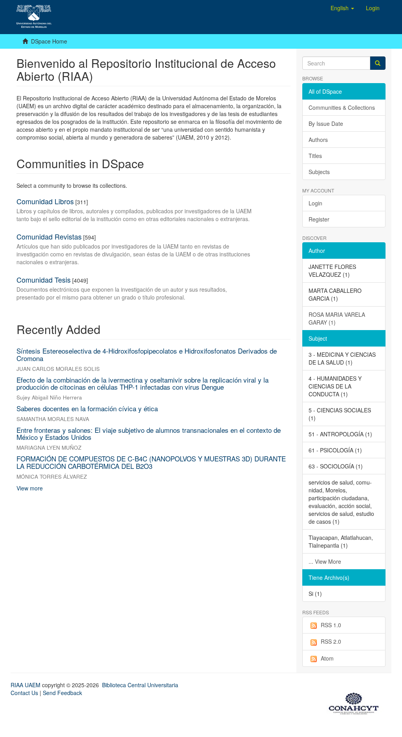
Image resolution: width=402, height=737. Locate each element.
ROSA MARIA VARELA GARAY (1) (337, 318)
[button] (342, 8)
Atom (327, 658)
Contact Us (24, 693)
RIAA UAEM (26, 685)
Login (315, 203)
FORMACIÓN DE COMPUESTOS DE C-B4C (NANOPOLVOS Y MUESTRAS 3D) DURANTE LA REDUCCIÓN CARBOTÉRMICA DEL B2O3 (151, 462)
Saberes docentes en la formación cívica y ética (87, 408)
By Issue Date (326, 123)
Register (319, 219)
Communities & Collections (342, 107)
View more (29, 488)
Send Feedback (62, 693)
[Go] (378, 63)
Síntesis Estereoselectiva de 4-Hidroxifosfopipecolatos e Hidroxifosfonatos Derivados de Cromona (146, 354)
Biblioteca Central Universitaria (140, 685)
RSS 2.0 (331, 641)
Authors (318, 139)
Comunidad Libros (45, 201)
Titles (315, 156)
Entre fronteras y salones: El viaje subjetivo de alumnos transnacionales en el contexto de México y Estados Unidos (148, 433)
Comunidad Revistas (49, 236)
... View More (325, 561)
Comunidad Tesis (43, 279)
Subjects (319, 172)
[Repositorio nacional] (356, 702)
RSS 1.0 (331, 625)
